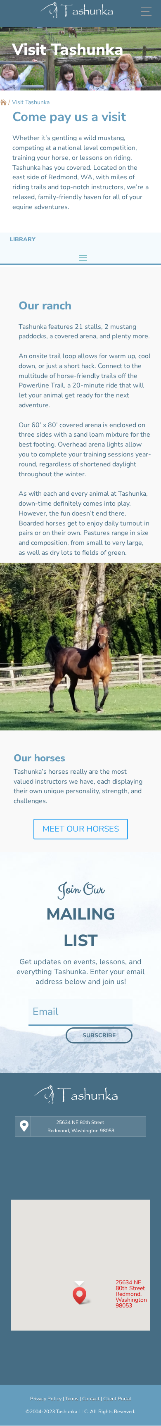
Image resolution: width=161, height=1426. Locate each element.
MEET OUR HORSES (81, 828)
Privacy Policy (46, 1398)
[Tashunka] (80, 11)
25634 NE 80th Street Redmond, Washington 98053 (80, 1126)
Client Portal (117, 1398)
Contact (90, 1398)
